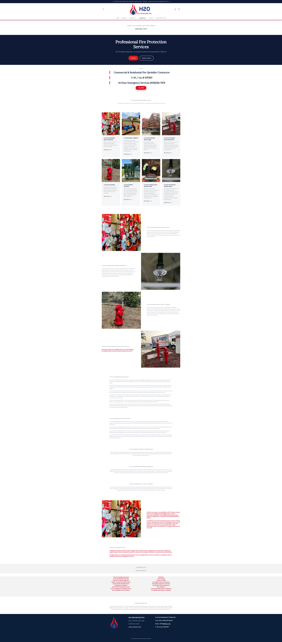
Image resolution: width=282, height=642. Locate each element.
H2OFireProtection (138, 638)
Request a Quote (146, 58)
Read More (107, 150)
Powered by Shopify (147, 638)
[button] (103, 9)
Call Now (133, 58)
